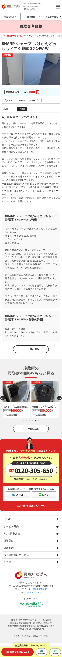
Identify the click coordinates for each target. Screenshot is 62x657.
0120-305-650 (40, 589)
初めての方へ (10, 16)
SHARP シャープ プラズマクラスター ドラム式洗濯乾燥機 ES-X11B (16, 406)
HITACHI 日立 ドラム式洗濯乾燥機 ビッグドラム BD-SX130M (44, 406)
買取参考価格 (51, 16)
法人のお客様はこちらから (31, 505)
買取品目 (31, 16)
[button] (2, 398)
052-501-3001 (34, 592)
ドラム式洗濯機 (10, 415)
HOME (7, 519)
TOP (3, 36)
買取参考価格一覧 (14, 36)
